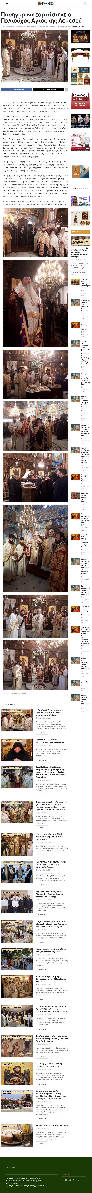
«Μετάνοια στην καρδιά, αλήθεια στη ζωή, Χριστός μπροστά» (51, 950)
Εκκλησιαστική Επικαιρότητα (14, 26)
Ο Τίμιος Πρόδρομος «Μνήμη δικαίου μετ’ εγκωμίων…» (49, 1064)
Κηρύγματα (7, 1064)
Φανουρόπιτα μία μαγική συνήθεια (52, 1125)
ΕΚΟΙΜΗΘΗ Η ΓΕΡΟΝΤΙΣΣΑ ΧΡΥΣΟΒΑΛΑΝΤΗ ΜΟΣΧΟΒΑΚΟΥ (50, 740)
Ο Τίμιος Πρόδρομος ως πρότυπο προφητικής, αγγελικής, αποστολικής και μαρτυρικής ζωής (52, 1009)
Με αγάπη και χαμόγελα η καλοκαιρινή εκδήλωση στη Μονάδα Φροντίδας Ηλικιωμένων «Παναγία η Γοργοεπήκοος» (51, 1095)
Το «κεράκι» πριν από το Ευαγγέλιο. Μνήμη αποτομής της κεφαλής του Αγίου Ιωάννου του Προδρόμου (85, 636)
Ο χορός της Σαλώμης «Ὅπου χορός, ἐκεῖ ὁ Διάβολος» (85, 305)
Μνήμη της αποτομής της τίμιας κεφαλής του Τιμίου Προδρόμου (85, 663)
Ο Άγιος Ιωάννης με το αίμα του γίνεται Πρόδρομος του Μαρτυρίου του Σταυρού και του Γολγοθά (51, 924)
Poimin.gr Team (78, 26)
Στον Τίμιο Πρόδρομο (85, 682)
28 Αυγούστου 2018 (84, 506)
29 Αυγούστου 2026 (44, 718)
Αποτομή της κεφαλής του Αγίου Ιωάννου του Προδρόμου (85, 379)
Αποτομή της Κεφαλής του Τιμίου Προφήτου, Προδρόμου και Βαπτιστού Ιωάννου (85, 404)
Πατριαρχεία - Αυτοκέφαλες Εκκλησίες (41, 26)
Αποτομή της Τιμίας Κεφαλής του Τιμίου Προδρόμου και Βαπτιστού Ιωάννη (85, 566)
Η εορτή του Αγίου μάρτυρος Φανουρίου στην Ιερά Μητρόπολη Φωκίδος (51, 979)
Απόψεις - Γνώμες (9, 1126)
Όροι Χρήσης (35, 1178)
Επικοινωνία (22, 1178)
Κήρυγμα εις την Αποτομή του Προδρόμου (85, 497)
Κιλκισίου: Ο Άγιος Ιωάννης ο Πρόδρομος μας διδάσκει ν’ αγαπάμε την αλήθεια (49, 712)
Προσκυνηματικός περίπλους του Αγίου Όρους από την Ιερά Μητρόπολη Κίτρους (51, 864)
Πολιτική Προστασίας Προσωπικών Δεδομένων (23, 1180)
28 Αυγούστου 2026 (44, 1069)
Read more (42, 733)
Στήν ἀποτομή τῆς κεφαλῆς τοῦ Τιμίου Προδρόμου (85, 518)
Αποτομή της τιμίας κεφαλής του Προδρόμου (85, 699)
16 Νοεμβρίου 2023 (84, 527)
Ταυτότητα (9, 1178)
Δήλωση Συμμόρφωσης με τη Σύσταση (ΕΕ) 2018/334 (25, 1186)
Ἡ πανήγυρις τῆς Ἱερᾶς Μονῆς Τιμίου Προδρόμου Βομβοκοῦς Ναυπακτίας (49, 836)
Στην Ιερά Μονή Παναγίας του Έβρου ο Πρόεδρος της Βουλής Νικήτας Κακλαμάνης (49, 894)
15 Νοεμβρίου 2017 (64, 26)
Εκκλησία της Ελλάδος (12, 711)
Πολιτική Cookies (12, 1183)
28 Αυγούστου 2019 (84, 315)
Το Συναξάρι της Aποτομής (84, 326)
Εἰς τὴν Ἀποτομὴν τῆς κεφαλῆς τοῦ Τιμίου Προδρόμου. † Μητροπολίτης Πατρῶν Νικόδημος (52, 1038)
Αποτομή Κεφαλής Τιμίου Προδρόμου (85, 478)
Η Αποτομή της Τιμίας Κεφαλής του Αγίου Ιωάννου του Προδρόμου (17, 1037)
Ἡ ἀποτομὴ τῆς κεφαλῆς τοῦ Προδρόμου (85, 611)
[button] (73, 188)
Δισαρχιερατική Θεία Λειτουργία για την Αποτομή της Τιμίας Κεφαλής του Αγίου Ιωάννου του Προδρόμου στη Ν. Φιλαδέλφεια (51, 806)
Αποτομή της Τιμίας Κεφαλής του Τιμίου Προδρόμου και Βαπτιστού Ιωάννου (85, 455)
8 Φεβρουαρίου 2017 (85, 389)
